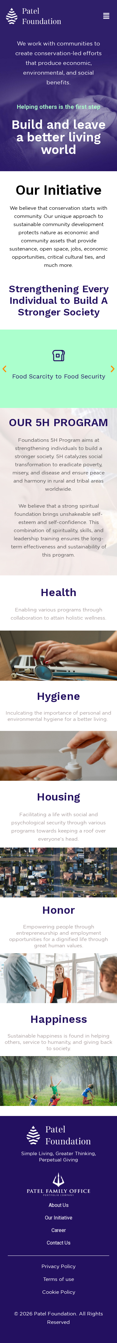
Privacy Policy (58, 1266)
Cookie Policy (58, 1292)
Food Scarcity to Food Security (58, 376)
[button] (106, 16)
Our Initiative (58, 1218)
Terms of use (58, 1279)
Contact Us (59, 1243)
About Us (59, 1205)
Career (58, 1230)
